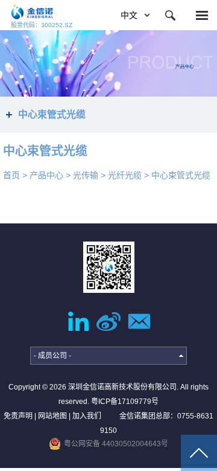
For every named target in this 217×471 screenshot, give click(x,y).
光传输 (85, 175)
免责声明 (18, 416)
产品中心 (46, 175)
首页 (11, 175)
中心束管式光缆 (180, 175)
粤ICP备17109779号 (125, 401)
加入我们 (86, 416)
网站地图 (52, 416)
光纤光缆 (125, 175)
